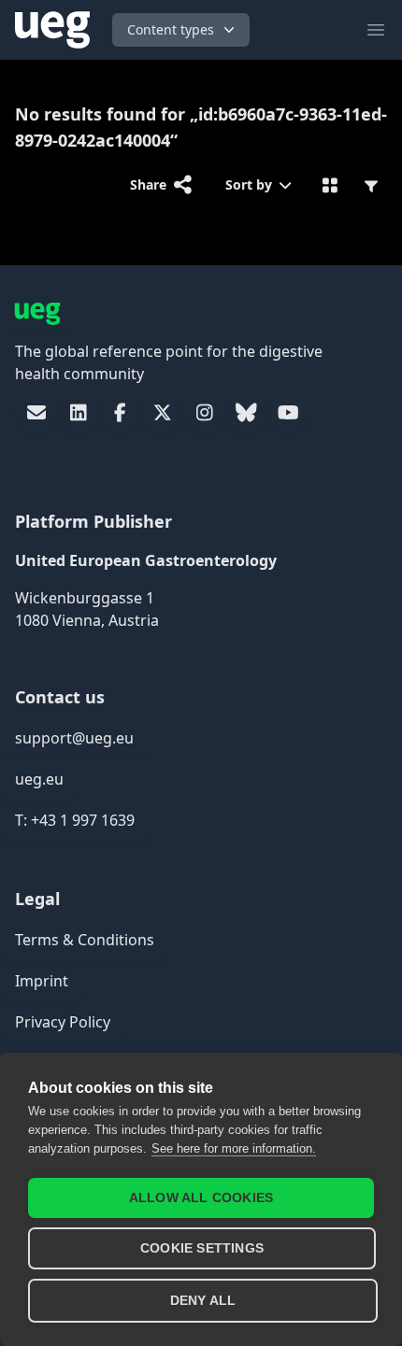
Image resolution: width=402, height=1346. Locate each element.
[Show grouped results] (330, 185)
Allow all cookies (201, 1198)
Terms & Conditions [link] (84, 939)
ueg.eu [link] (39, 779)
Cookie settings (202, 1248)
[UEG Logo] (52, 30)
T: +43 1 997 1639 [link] (75, 820)
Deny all (203, 1301)
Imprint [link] (41, 981)
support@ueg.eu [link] (74, 738)
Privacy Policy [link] (62, 1022)
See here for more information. (233, 1148)
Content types (170, 29)
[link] (36, 412)
